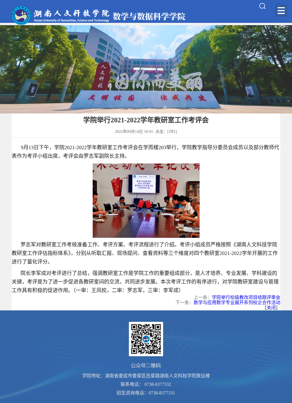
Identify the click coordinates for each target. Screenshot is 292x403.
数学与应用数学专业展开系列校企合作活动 (237, 302)
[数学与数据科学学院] (99, 15)
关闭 (271, 307)
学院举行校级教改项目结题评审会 (246, 297)
